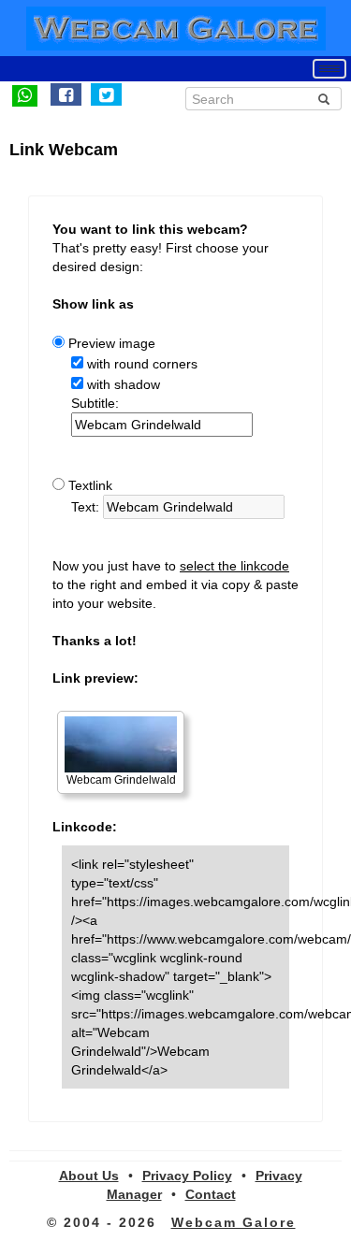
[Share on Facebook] (66, 94)
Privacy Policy (187, 1175)
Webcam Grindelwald (121, 779)
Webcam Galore (233, 1222)
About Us (89, 1175)
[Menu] (329, 69)
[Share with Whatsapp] (24, 94)
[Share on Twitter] (106, 94)
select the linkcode (234, 565)
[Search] (324, 99)
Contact (210, 1194)
